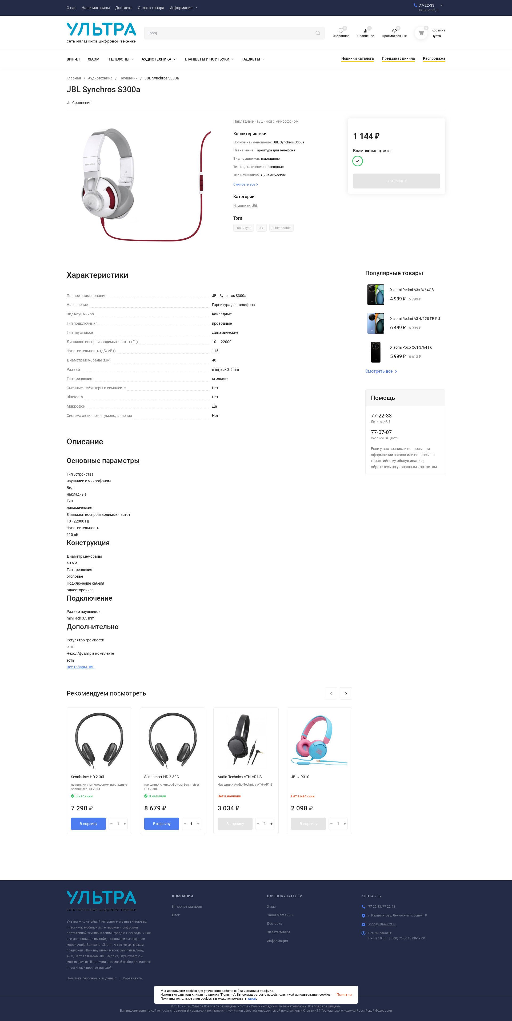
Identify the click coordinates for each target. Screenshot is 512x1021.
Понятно (344, 994)
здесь (251, 998)
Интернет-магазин (187, 907)
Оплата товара (278, 932)
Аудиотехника (100, 78)
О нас (271, 907)
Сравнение (81, 103)
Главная (74, 78)
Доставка (274, 924)
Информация (277, 941)
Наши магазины (280, 915)
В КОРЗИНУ (396, 181)
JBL (255, 206)
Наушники (128, 78)
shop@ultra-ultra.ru (382, 924)
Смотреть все (379, 371)
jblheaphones (281, 228)
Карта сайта (132, 978)
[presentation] (331, 693)
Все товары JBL (80, 667)
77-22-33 (426, 5)
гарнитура (243, 228)
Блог (175, 915)
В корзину (88, 824)
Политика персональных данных (92, 978)
